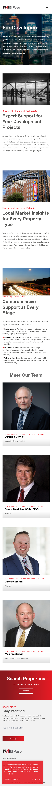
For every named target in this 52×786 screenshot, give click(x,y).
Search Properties (9, 758)
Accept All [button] (36, 779)
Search (26, 691)
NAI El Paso (12, 6)
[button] (42, 7)
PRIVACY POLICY (12, 779)
